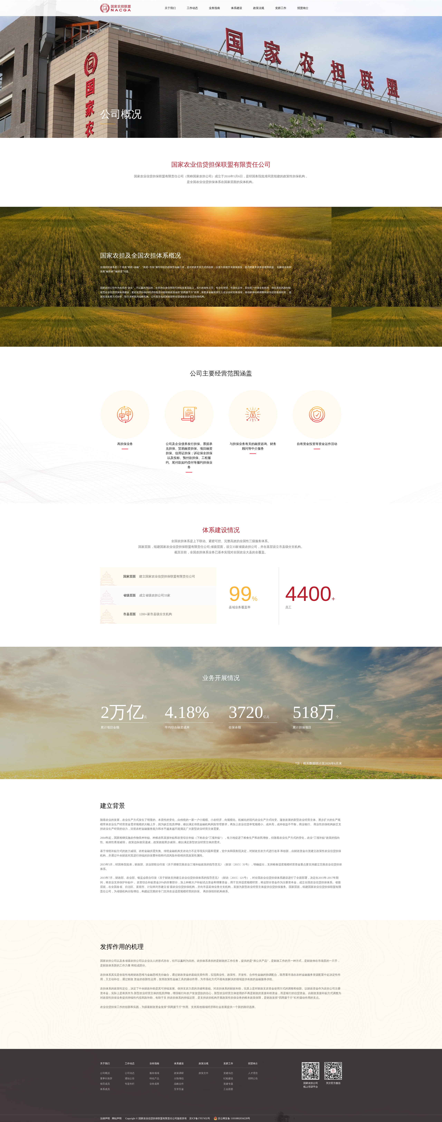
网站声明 (117, 1118)
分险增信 (179, 1078)
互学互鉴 (179, 1089)
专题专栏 (129, 1084)
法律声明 (105, 1118)
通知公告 (129, 1078)
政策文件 (203, 1073)
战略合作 (179, 1084)
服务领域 (154, 1073)
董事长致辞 (106, 1078)
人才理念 (253, 1073)
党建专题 (228, 1084)
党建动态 (228, 1073)
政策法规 (258, 8)
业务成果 (154, 1084)
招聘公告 (253, 1078)
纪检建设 (228, 1078)
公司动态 (129, 1073)
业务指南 (214, 8)
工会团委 (228, 1089)
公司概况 (105, 1073)
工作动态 (192, 8)
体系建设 (236, 8)
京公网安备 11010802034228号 (233, 1118)
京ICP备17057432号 (199, 1118)
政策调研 (179, 1073)
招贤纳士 (302, 8)
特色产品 (154, 1078)
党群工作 (280, 8)
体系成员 (105, 1089)
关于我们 (170, 8)
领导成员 (105, 1084)
